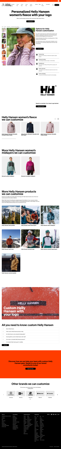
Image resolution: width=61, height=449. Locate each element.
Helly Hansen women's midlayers (15, 26)
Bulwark (41, 421)
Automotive (25, 419)
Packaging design (15, 426)
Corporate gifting (15, 425)
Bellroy (36, 430)
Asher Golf (36, 423)
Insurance (25, 430)
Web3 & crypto (29, 425)
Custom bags (14, 419)
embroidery (54, 64)
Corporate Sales (4, 424)
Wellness (28, 426)
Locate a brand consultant (5, 425)
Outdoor (28, 417)
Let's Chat (40, 48)
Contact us (3, 418)
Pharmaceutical (29, 419)
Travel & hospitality (30, 424)
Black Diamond (37, 435)
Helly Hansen (8, 26)
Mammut (30, 397)
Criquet (41, 437)
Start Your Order (30, 368)
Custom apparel (15, 418)
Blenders (36, 438)
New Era (20, 397)
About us (3, 414)
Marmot (40, 397)
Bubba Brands (42, 420)
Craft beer (25, 426)
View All (5, 345)
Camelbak (41, 427)
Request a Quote (41, 106)
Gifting (40, 4)
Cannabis (25, 423)
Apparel (25, 418)
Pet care (28, 418)
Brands (5, 26)
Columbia (50, 397)
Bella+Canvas (36, 429)
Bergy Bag (36, 434)
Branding (36, 4)
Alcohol (25, 417)
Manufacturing (26, 433)
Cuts (40, 438)
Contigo (41, 430)
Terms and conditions (56, 446)
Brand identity (15, 417)
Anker (35, 420)
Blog (2, 419)
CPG (24, 424)
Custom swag (14, 423)
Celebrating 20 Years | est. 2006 (31, 0)
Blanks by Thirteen (37, 436)
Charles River (42, 429)
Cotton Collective (42, 435)
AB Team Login (4, 426)
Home (2, 26)
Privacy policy (51, 446)
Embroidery (14, 424)
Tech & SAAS (29, 423)
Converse (11, 397)
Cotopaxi (41, 434)
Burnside (41, 422)
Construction (25, 425)
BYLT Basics (41, 423)
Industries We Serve (27, 414)
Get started (30, 21)
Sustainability (48, 4)
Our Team (3, 417)
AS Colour (36, 422)
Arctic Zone (36, 421)
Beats (35, 428)
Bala (35, 427)
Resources (3, 423)
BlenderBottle (37, 437)
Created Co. (41, 436)
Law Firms (25, 431)
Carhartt (41, 428)
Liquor (24, 432)
